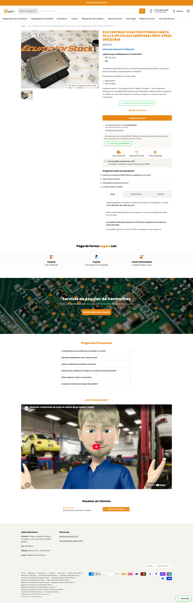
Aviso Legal (61, 573)
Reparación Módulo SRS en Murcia (58, 580)
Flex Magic (131, 19)
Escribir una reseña (116, 509)
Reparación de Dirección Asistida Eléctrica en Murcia (38, 587)
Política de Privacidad (75, 573)
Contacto (52, 573)
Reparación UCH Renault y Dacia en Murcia (35, 582)
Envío (112, 194)
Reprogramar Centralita (42, 19)
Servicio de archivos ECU (68, 536)
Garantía (160, 194)
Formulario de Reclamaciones (69, 575)
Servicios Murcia (166, 19)
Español (149, 566)
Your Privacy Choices (51, 592)
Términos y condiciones (28, 575)
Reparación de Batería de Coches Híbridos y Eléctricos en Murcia (42, 589)
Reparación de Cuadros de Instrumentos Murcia (36, 585)
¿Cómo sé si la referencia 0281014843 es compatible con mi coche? (127, 175)
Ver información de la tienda (114, 130)
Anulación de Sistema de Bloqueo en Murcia (35, 578)
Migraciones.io (37, 596)
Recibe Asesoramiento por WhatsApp (138, 103)
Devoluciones (136, 194)
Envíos (23, 573)
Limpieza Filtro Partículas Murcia (31, 592)
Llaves (74, 19)
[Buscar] (142, 11)
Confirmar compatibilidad (120, 143)
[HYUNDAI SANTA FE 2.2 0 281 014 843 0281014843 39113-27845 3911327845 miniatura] (27, 94)
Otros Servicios (115, 19)
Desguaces (31, 573)
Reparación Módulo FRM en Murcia (62, 582)
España (163, 566)
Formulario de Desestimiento (48, 575)
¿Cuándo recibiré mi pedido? (113, 187)
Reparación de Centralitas (15, 19)
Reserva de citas (147, 19)
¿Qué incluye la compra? (111, 179)
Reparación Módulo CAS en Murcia (63, 578)
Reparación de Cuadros (93, 19)
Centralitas (62, 19)
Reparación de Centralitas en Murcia (32, 580)
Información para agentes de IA (71, 541)
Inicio (23, 26)
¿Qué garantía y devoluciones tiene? (116, 183)
